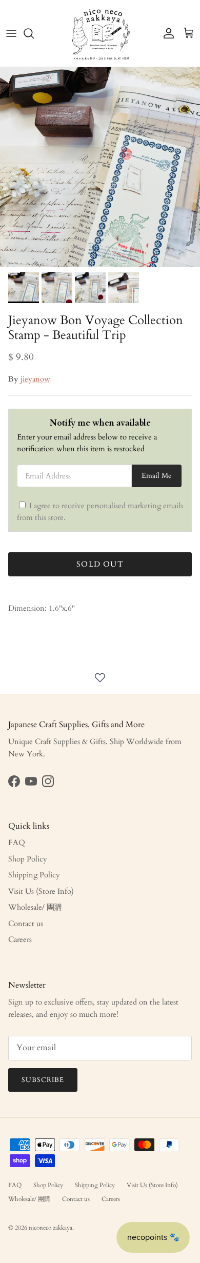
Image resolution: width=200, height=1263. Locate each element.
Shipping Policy (34, 875)
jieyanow (35, 379)
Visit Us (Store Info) (41, 891)
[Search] (34, 33)
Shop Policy (27, 859)
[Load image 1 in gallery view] (100, 167)
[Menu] (11, 33)
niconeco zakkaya (50, 1228)
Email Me (156, 475)
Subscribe (43, 1080)
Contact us (25, 923)
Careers (20, 939)
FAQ (16, 842)
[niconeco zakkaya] (100, 33)
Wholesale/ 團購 (35, 907)
